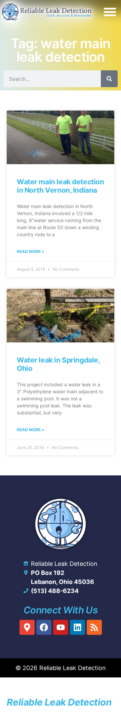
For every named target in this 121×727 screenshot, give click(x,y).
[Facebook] (43, 627)
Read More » (30, 251)
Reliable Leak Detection (59, 702)
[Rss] (94, 627)
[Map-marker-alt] (27, 627)
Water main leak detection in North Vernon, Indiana (60, 186)
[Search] (109, 78)
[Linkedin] (77, 627)
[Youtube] (60, 627)
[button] (110, 12)
